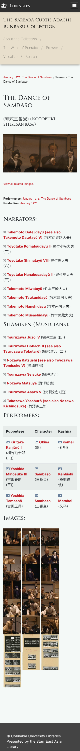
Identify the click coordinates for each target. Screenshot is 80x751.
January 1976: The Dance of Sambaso (28, 77)
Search (31, 56)
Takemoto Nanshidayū (27, 306)
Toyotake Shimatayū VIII (28, 260)
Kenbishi (65, 474)
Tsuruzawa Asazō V (24, 392)
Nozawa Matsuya (22, 383)
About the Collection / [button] (22, 39)
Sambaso (43, 474)
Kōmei (68, 442)
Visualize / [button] (12, 56)
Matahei (65, 501)
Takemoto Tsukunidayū (27, 297)
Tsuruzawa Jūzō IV (24, 337)
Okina (44, 442)
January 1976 (28, 203)
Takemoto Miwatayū (25, 288)
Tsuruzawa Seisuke (24, 374)
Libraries (20, 6)
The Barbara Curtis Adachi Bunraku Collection (37, 23)
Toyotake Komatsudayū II (29, 246)
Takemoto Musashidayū (28, 315)
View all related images (18, 184)
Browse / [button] (54, 47)
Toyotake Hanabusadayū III (30, 274)
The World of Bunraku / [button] (22, 47)
